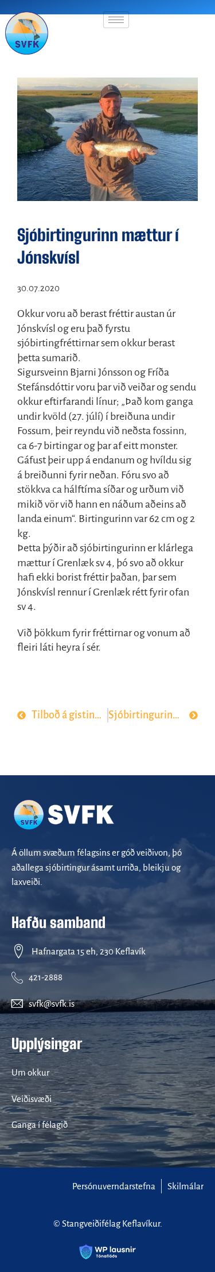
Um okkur (30, 1072)
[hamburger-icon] (116, 19)
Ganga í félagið (39, 1125)
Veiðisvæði (31, 1099)
